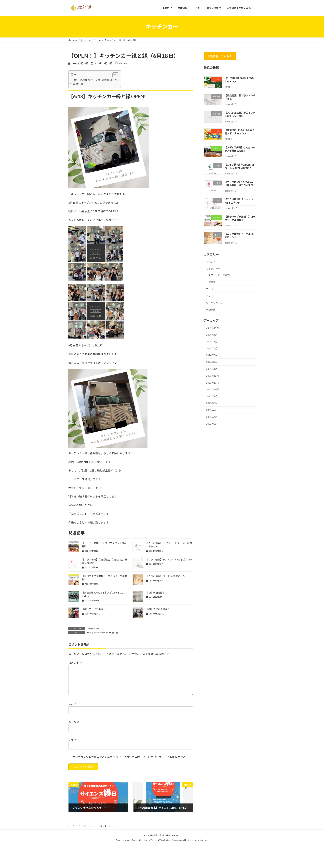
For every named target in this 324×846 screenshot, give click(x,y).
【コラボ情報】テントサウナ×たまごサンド (169, 559)
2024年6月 (212, 334)
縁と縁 (115, 632)
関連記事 (78, 83)
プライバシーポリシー (82, 826)
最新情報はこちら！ (220, 56)
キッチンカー (93, 628)
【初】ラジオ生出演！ (158, 609)
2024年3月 (212, 355)
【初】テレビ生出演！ (93, 609)
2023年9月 (212, 396)
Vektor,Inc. (192, 840)
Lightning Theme (149, 840)
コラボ (209, 289)
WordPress (132, 840)
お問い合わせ (104, 826)
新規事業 (210, 309)
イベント (210, 261)
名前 (72, 704)
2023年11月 (212, 382)
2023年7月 (212, 410)
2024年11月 (212, 327)
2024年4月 (212, 348)
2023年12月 (212, 375)
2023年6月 (212, 416)
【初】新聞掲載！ (155, 592)
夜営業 (211, 282)
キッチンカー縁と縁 (99, 632)
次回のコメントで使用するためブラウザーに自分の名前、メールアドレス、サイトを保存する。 (130, 757)
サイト (72, 739)
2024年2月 (212, 361)
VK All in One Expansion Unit (172, 840)
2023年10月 (212, 389)
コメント (75, 662)
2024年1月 (212, 368)
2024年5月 (212, 341)
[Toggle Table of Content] (113, 75)
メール (74, 721)
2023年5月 (212, 423)
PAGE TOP (313, 817)
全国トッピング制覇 (219, 275)
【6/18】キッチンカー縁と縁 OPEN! (97, 79)
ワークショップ (214, 302)
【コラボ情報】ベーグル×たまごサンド (166, 576)
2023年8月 (212, 403)
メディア (210, 295)
